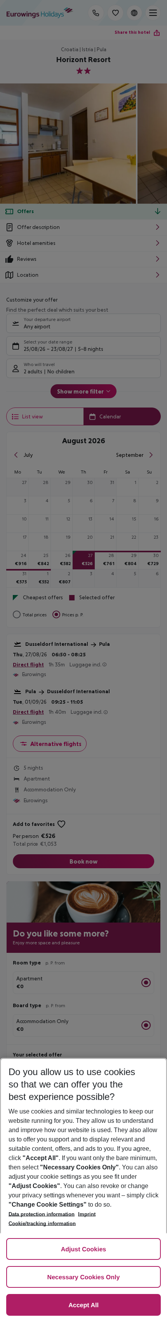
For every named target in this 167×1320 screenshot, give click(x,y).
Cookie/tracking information (42, 1223)
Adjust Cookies (83, 1249)
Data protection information (42, 1214)
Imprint (87, 1214)
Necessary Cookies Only (83, 1277)
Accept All (83, 1305)
